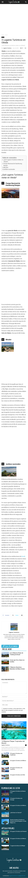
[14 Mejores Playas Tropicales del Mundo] (14, 730)
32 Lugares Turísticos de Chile (17, 774)
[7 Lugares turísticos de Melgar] (5, 847)
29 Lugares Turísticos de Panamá (18, 831)
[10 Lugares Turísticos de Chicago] (5, 800)
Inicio (2, 35)
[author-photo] (14, 630)
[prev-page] (2, 674)
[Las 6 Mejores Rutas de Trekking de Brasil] (5, 654)
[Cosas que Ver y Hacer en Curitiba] (5, 661)
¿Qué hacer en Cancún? (16, 812)
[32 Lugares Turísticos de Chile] (5, 776)
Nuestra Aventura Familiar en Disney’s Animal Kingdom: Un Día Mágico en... (18, 821)
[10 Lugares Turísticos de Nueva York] (5, 793)
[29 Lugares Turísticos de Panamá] (5, 833)
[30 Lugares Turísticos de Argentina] (5, 769)
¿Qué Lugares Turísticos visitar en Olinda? (13, 160)
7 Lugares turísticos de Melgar (17, 845)
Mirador (6, 167)
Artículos (3, 738)
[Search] (26, 2)
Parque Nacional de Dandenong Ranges (13, 164)
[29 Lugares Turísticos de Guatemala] (5, 755)
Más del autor (6, 649)
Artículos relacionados (10, 646)
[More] (21, 615)
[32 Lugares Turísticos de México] (5, 762)
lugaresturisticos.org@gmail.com (17, 875)
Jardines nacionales (9, 169)
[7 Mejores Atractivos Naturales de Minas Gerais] (5, 668)
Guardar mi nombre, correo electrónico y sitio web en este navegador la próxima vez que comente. (13, 710)
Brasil (6, 35)
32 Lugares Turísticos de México (18, 760)
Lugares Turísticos (7, 48)
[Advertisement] (14, 19)
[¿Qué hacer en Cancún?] (5, 814)
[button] (2, 2)
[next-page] (5, 674)
